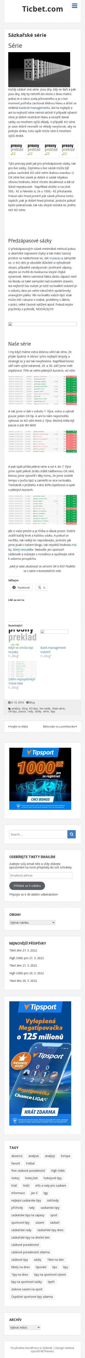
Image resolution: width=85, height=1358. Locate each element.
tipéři (51, 1282)
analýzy (16, 708)
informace (18, 1193)
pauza (22, 711)
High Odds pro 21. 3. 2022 (26, 958)
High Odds (58, 1171)
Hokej (15, 1178)
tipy (53, 711)
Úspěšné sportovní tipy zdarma (32, 1297)
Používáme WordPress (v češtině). (32, 1348)
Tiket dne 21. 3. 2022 (23, 965)
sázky (38, 711)
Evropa (65, 1156)
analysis (33, 1156)
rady (30, 711)
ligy (46, 1193)
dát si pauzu (52, 258)
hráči (26, 1185)
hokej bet (31, 1178)
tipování (41, 1267)
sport (53, 1215)
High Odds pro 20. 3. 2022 (26, 973)
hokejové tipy (53, 1178)
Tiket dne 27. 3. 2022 (23, 950)
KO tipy (33, 708)
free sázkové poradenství (28, 1171)
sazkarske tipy (50, 1208)
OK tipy (12, 711)
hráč (14, 1185)
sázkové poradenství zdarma (30, 1252)
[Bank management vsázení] (54, 638)
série (46, 711)
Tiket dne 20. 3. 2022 (23, 981)
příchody (17, 1208)
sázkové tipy (19, 1260)
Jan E (34, 1193)
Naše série (58, 708)
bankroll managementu (34, 108)
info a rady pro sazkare (50, 1185)
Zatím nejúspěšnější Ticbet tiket (21, 681)
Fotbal (30, 1163)
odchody (53, 1200)
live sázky (45, 708)
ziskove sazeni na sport (26, 1289)
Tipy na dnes (19, 1274)
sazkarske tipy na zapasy (27, 1215)
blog (24, 708)
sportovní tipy (20, 1222)
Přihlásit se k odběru (27, 886)
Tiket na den (55, 1260)
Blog (32, 702)
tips (54, 1267)
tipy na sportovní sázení (50, 1274)
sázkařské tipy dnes (50, 1230)
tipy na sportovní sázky (26, 1282)
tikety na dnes (20, 1267)
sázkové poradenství (25, 1245)
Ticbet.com (42, 9)
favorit (15, 1163)
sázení (39, 1222)
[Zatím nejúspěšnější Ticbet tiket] (22, 669)
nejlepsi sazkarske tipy (26, 1200)
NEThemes (47, 1351)
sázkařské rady (21, 1230)
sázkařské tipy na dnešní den (30, 1237)
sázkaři (54, 1222)
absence (16, 1156)
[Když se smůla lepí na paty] (22, 638)
